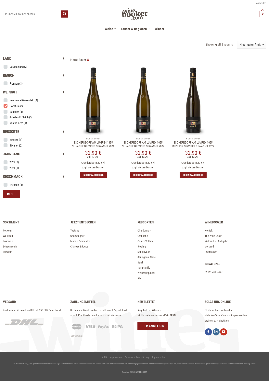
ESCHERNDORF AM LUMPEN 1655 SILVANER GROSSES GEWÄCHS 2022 (143, 144)
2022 (14, 162)
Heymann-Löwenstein (23, 100)
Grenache (142, 235)
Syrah (140, 262)
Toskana (74, 230)
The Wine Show (213, 235)
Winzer (159, 29)
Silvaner (15, 145)
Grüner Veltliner (145, 241)
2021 (14, 168)
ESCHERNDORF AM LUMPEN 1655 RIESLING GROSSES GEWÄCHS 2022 (193, 144)
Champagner (77, 235)
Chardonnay (144, 230)
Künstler (16, 112)
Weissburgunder (146, 273)
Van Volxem (18, 123)
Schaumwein (10, 246)
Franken (16, 83)
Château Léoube (79, 246)
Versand (209, 246)
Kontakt (209, 230)
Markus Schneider (80, 241)
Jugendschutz (159, 357)
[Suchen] (64, 13)
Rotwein (7, 230)
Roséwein (8, 241)
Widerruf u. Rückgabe (216, 241)
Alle (139, 278)
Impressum (211, 251)
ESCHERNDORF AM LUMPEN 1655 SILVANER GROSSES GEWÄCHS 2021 (93, 144)
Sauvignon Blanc (146, 257)
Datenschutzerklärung (137, 357)
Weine (109, 29)
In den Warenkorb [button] (93, 175)
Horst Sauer (16, 106)
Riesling (15, 140)
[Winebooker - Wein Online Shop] (134, 14)
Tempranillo (143, 267)
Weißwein (8, 235)
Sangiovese (143, 251)
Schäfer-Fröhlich (20, 117)
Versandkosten (96, 167)
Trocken (16, 185)
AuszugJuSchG (250, 363)
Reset (11, 194)
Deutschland (18, 67)
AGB (104, 357)
